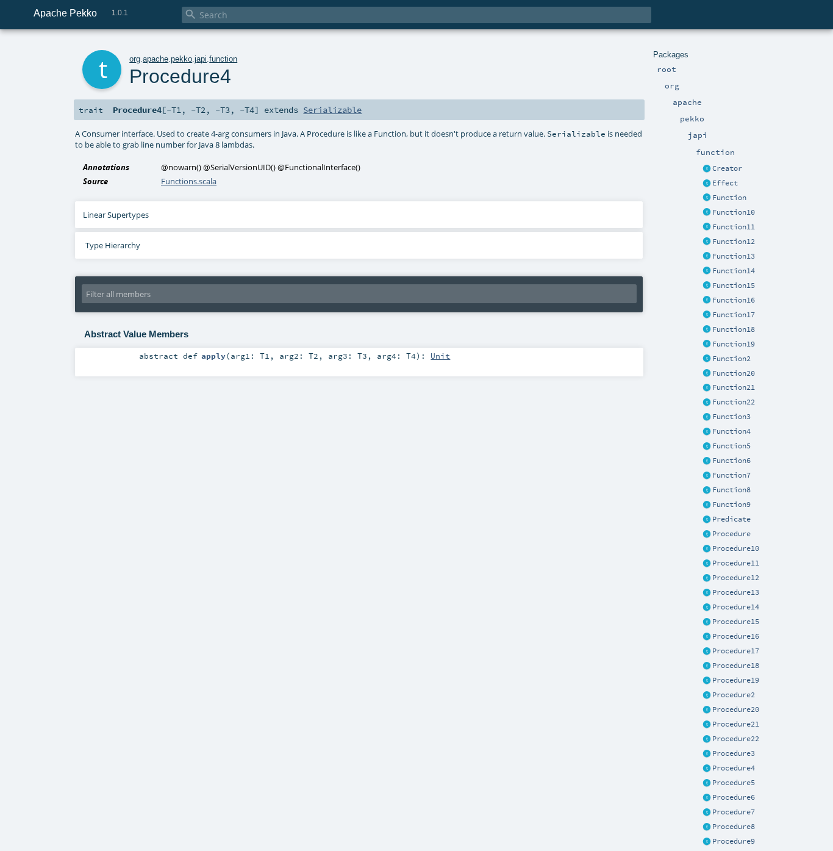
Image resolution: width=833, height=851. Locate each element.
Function (729, 197)
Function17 (733, 315)
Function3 (731, 416)
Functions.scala (188, 181)
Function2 (731, 358)
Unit (440, 356)
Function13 (733, 256)
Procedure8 (733, 826)
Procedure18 (735, 665)
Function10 (733, 212)
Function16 (733, 300)
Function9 (731, 504)
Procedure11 (735, 563)
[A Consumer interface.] (707, 549)
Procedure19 (735, 680)
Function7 (731, 475)
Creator (727, 168)
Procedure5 (733, 782)
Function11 (733, 227)
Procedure (731, 534)
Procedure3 (733, 753)
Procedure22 (735, 738)
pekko (181, 58)
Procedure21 (735, 724)
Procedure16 (735, 636)
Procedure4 (733, 768)
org (134, 58)
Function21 (733, 387)
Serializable (332, 109)
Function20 (733, 373)
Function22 (733, 402)
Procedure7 (733, 812)
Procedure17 (735, 651)
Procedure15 (735, 621)
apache (155, 58)
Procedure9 (733, 841)
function (223, 58)
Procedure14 (735, 607)
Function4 (731, 431)
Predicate (731, 519)
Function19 (733, 344)
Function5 (731, 446)
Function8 (731, 490)
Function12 (733, 241)
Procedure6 (733, 797)
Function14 (733, 271)
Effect (725, 183)
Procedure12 (735, 577)
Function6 (731, 460)
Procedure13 (735, 592)
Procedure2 (733, 695)
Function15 (733, 285)
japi (201, 58)
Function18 (733, 329)
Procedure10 (735, 548)
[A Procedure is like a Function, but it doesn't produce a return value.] (707, 534)
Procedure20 (735, 709)
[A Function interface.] (707, 198)
